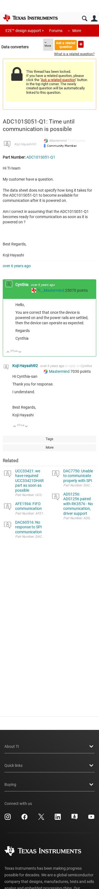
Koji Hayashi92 (25, 144)
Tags (49, 439)
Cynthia (22, 284)
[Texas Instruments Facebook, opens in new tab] (24, 818)
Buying (10, 784)
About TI (11, 746)
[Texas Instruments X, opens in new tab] (41, 818)
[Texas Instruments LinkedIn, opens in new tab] (57, 818)
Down (20, 352)
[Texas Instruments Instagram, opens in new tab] (7, 818)
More (76, 30)
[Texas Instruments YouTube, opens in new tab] (91, 818)
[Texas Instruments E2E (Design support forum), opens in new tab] (74, 818)
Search (84, 18)
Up (8, 352)
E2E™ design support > (25, 30)
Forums (55, 30)
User (94, 18)
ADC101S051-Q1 (40, 157)
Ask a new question (81, 44)
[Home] (30, 18)
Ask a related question (65, 45)
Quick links (13, 765)
